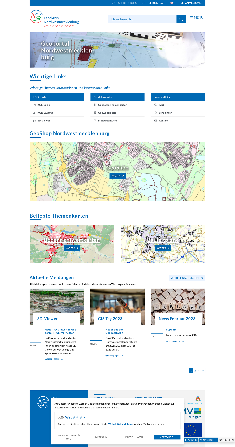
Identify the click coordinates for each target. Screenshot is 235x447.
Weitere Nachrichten (185, 277)
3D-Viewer (47, 318)
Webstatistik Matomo (120, 423)
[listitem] (57, 105)
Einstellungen (134, 437)
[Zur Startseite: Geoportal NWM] (58, 19)
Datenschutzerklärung (68, 437)
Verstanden (167, 437)
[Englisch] (171, 3)
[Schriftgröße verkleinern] (113, 3)
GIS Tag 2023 (110, 318)
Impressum (101, 437)
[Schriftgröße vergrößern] (143, 3)
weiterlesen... (52, 359)
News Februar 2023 (177, 318)
